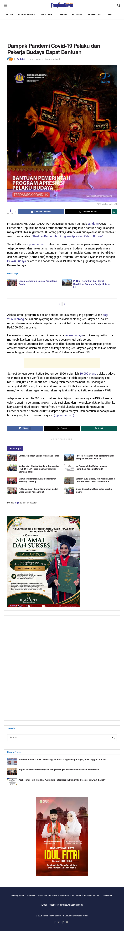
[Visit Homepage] (62, 5)
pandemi (93, 223)
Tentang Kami (17, 895)
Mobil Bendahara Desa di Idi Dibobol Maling (94, 490)
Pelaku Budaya (16, 261)
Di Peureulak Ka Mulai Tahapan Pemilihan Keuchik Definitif (91, 467)
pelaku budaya (73, 335)
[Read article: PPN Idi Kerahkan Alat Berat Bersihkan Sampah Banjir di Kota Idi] (67, 282)
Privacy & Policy (91, 895)
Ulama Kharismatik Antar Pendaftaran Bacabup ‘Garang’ (37, 480)
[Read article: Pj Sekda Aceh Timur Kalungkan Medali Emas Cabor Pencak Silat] (12, 490)
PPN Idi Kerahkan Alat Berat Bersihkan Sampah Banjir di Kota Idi (91, 284)
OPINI (109, 14)
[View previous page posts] (59, 304)
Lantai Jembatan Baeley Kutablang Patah (38, 282)
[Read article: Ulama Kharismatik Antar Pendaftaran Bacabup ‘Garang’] (12, 480)
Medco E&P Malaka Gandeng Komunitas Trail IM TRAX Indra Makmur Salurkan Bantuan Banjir (39, 468)
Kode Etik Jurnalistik (47, 895)
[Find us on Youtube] (67, 922)
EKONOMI (77, 14)
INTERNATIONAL (27, 14)
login (17, 502)
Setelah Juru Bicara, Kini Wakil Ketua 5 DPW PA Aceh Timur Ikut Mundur (95, 480)
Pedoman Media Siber (70, 895)
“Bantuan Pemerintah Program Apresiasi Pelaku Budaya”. (68, 236)
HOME (9, 14)
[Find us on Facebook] (55, 922)
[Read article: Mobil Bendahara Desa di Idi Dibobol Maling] (69, 490)
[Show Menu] (5, 5)
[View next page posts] (64, 304)
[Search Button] (118, 5)
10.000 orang (88, 373)
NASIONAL (46, 14)
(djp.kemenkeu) (64, 415)
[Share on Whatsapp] (114, 211)
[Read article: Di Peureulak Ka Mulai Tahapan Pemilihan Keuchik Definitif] (69, 467)
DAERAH (62, 14)
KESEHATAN (94, 14)
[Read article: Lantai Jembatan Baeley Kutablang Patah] (12, 282)
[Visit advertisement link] (62, 836)
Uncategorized (52, 59)
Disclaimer (107, 895)
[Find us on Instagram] (63, 922)
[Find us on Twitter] (58, 922)
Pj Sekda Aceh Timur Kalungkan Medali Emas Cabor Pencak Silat (38, 490)
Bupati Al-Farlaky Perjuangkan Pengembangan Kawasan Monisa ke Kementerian (59, 769)
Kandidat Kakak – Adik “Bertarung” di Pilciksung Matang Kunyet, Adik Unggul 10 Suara (62, 759)
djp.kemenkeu (36, 244)
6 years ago (35, 59)
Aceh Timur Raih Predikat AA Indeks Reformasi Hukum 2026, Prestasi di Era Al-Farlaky (62, 779)
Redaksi (21, 59)
